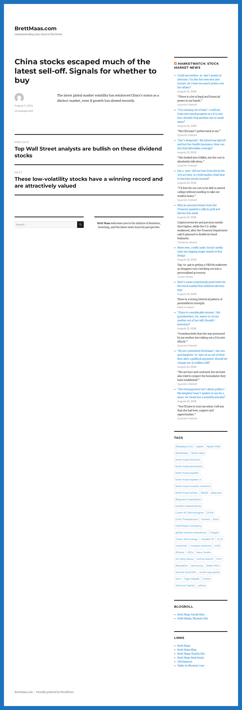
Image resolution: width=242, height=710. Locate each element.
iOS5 (217, 545)
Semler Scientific (185, 572)
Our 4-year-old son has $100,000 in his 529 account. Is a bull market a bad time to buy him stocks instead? (201, 174)
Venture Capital (185, 585)
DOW (210, 512)
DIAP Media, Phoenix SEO (192, 618)
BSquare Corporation (188, 499)
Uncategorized (24, 110)
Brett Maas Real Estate (190, 657)
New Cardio (203, 552)
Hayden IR (207, 539)
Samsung (197, 565)
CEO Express (184, 661)
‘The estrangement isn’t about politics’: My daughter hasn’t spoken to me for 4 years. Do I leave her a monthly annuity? (201, 393)
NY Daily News (184, 558)
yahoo (202, 585)
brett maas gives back (188, 466)
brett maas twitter (186, 492)
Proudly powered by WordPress (55, 692)
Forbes (205, 519)
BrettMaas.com (36, 28)
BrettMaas (181, 452)
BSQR (204, 492)
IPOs (190, 552)
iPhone (179, 552)
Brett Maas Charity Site (191, 653)
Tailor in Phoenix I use (190, 665)
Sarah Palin (213, 565)
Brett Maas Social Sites (191, 614)
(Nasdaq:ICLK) (184, 446)
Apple (199, 446)
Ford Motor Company (188, 525)
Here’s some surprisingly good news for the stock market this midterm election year (201, 286)
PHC (219, 558)
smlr (178, 578)
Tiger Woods (191, 578)
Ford (216, 519)
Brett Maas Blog (186, 649)
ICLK (220, 539)
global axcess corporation (191, 532)
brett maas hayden (187, 472)
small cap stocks (209, 572)
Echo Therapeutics (186, 519)
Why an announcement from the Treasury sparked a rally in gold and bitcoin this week (198, 209)
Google (214, 532)
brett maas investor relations (193, 486)
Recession (181, 565)
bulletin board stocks (188, 505)
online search (205, 558)
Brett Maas (198, 452)
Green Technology (186, 539)
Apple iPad (213, 446)
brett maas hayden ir (188, 479)
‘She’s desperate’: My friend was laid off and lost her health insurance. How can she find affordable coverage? (201, 144)
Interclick (181, 545)
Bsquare (216, 492)
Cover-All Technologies (189, 512)
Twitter (206, 578)
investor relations (200, 545)
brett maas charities (187, 459)
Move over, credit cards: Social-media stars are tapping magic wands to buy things (200, 251)
